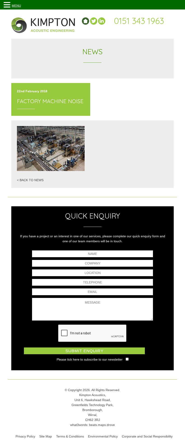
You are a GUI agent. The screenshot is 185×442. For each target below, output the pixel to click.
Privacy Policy (25, 436)
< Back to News (30, 180)
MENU (16, 5)
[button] (8, 5)
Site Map (45, 436)
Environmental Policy (103, 436)
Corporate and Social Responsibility (147, 436)
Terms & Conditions (70, 436)
